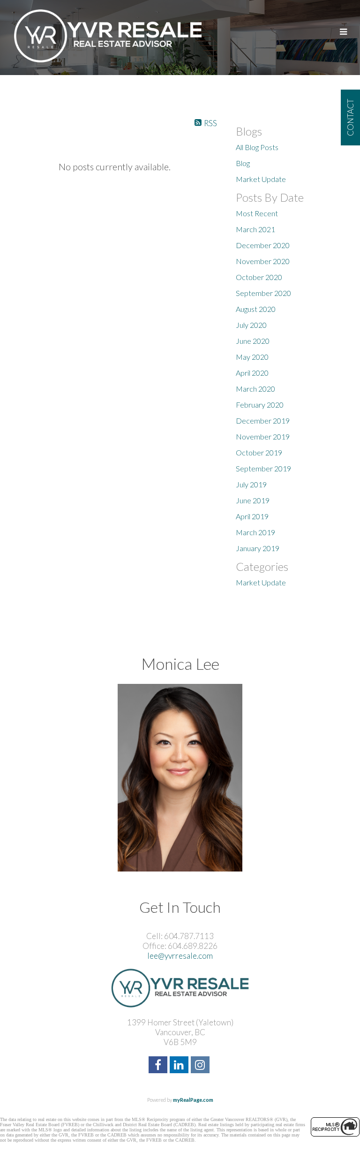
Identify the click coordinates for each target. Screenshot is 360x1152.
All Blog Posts (257, 147)
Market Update (261, 178)
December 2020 (263, 245)
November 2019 (263, 436)
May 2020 (252, 356)
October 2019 (259, 452)
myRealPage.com (193, 1100)
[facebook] (159, 1066)
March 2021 (255, 229)
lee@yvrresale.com (180, 956)
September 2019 (263, 468)
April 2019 (252, 516)
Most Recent (257, 213)
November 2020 (263, 261)
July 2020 (251, 324)
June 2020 (253, 340)
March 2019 (255, 532)
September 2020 (263, 292)
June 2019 (253, 500)
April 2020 (252, 372)
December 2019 (263, 420)
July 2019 (251, 484)
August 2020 (256, 308)
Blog (243, 163)
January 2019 (257, 548)
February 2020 (260, 404)
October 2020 (259, 277)
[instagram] (201, 1066)
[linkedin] (180, 1066)
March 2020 (255, 388)
